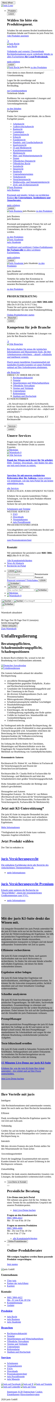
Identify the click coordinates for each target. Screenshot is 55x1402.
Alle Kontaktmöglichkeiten (19, 560)
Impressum (12, 1392)
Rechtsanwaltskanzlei (17, 1333)
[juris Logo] (7, 5)
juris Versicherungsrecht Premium (27, 884)
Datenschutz (29, 1392)
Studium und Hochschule (19, 1352)
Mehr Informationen (10, 827)
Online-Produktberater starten (20, 315)
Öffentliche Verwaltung (18, 1341)
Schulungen (12, 1363)
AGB (20, 1392)
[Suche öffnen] (12, 587)
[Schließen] (13, 583)
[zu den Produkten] (13, 67)
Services (6, 1357)
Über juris (11, 1280)
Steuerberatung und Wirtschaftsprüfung (25, 1338)
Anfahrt (10, 1305)
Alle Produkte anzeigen (18, 36)
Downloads (12, 1371)
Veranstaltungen (14, 1366)
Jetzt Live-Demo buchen (12, 1078)
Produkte (6, 1310)
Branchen (7, 1327)
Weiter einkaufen (9, 626)
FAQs (10, 1368)
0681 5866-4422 (14, 1218)
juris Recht (12, 1316)
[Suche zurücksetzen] (41, 590)
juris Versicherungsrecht (19, 859)
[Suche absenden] (24, 587)
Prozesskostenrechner (17, 1374)
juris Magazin (13, 1379)
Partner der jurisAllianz (17, 1283)
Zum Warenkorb (8, 628)
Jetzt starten (12, 1264)
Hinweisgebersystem (29, 1394)
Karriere (11, 1286)
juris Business (13, 1319)
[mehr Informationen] (27, 852)
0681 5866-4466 (14, 1228)
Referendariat (13, 1349)
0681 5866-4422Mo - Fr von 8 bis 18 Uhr (19, 1298)
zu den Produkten (39, 67)
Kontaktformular (14, 1302)
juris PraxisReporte (16, 1376)
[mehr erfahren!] (13, 665)
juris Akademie (14, 1322)
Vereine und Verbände (17, 1344)
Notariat (11, 1336)
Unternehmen (13, 1346)
